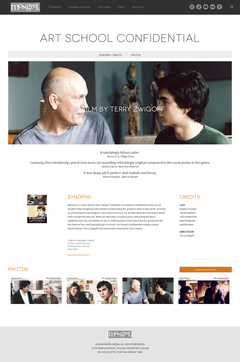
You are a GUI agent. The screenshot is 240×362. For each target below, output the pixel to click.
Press (121, 7)
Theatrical (54, 7)
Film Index (104, 7)
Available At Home (79, 7)
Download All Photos (205, 269)
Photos (136, 55)
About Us (137, 7)
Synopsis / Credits (110, 55)
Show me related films (78, 254)
